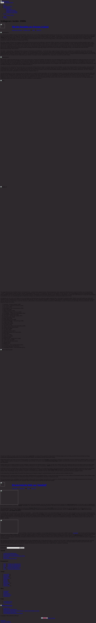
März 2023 (5, 581)
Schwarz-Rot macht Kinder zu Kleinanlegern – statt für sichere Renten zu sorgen (21, 610)
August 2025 (6, 574)
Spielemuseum (6, 7)
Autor (4, 16)
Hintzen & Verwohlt (10, 10)
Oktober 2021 (6, 585)
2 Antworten (14, 488)
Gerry (4, 565)
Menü (2, 2)
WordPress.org (6, 596)
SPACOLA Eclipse (7, 6)
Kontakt (5, 17)
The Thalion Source (7, 601)
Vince (33, 30)
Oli (4, 567)
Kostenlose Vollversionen (11, 12)
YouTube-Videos (10, 15)
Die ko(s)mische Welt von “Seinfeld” (29, 485)
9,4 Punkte (75, 533)
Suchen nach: (4, 547)
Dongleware (9, 8)
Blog (4, 5)
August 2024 (6, 575)
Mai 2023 (5, 580)
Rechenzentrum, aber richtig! (9, 612)
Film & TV (38, 30)
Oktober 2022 (6, 583)
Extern (4, 13)
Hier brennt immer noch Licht (10, 558)
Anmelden (5, 592)
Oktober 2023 (6, 578)
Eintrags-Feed (6, 593)
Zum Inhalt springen (8, 2)
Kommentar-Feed (7, 594)
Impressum (3, 620)
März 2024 (5, 576)
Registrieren (6, 591)
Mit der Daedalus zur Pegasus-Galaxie (30, 26)
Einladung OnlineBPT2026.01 (10, 609)
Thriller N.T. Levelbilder (11, 11)
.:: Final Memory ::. (7, 602)
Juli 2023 (5, 579)
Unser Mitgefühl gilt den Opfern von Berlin (13, 613)
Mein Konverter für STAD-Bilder (10, 554)
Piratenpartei (8, 605)
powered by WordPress (6, 621)
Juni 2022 (5, 584)
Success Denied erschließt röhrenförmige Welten (14, 555)
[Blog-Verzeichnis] (44, 618)
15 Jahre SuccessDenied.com (9, 553)
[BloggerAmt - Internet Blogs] (51, 618)
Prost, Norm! (6, 557)
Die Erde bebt (6, 608)
